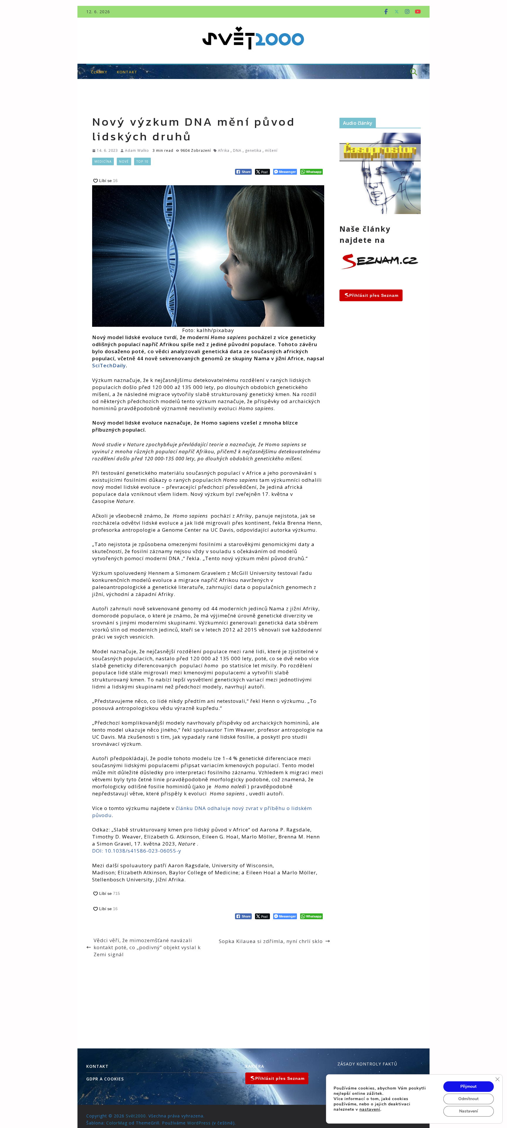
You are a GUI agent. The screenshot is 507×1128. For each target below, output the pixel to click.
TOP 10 (142, 161)
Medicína (102, 161)
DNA (237, 150)
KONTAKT (127, 72)
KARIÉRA (254, 1066)
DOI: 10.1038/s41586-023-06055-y (136, 850)
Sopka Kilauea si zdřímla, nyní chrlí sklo (271, 941)
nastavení (369, 1109)
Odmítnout (468, 1099)
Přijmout (468, 1086)
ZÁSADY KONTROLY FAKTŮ (367, 1064)
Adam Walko (137, 150)
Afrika (223, 150)
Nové (124, 161)
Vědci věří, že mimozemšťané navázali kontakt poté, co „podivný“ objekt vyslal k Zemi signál (147, 947)
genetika (253, 150)
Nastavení (468, 1111)
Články (99, 72)
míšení (271, 150)
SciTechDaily (109, 365)
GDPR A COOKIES (105, 1079)
